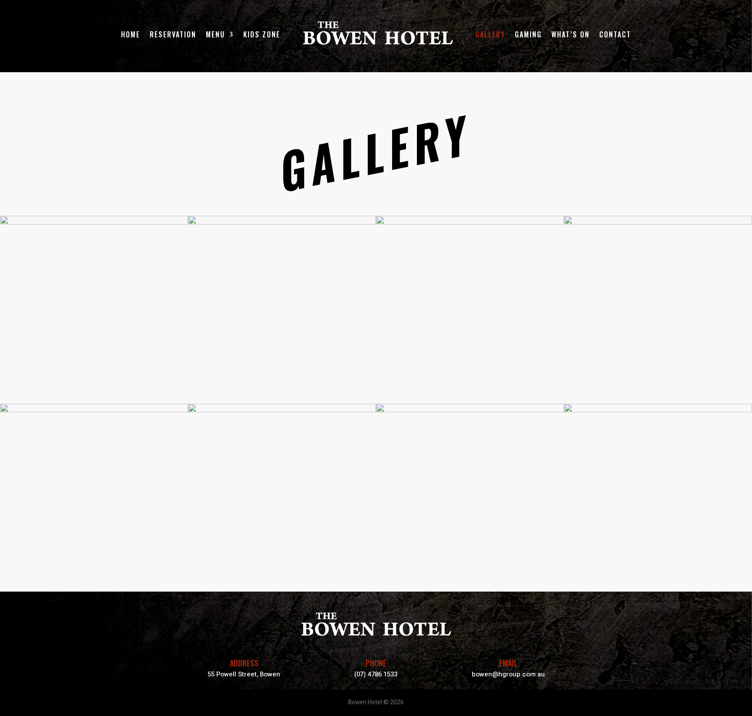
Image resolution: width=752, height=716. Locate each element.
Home (130, 34)
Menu (215, 34)
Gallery (490, 34)
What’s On (570, 34)
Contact (615, 34)
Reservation (173, 34)
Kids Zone (261, 34)
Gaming (528, 34)
